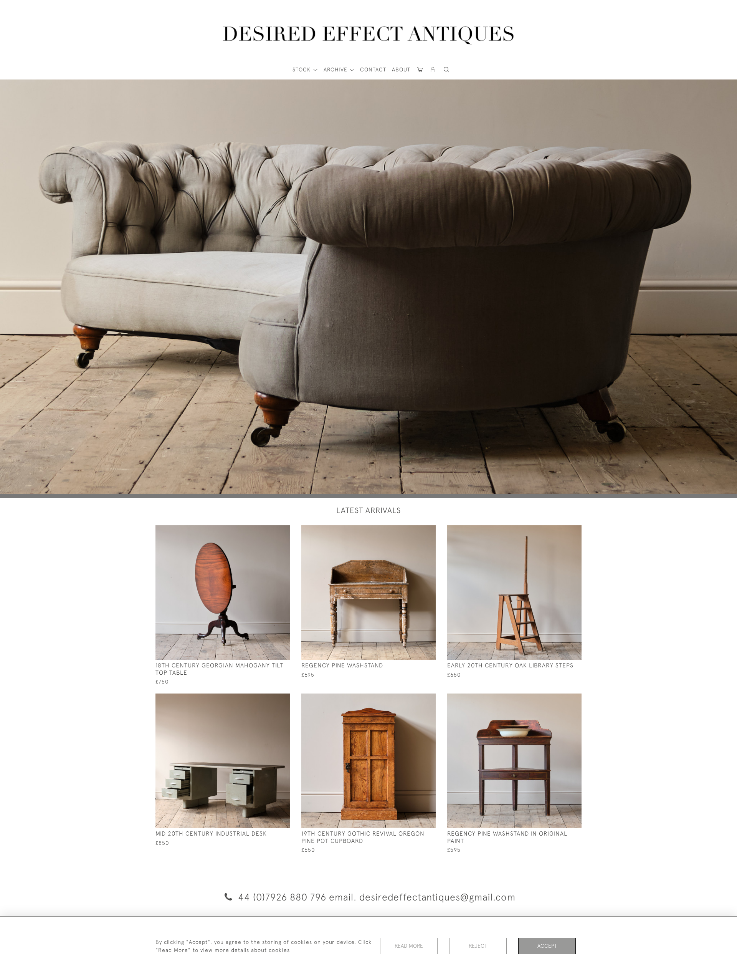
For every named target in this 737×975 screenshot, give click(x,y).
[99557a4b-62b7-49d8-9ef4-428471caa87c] (266, 531)
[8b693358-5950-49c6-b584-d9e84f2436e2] (558, 700)
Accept (547, 946)
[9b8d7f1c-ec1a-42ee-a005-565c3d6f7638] (412, 700)
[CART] (420, 70)
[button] (433, 70)
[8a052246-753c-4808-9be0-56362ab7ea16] (412, 531)
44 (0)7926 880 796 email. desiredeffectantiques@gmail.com (375, 896)
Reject (478, 946)
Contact (373, 69)
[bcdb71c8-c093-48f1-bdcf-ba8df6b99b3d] (558, 531)
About (401, 69)
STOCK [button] (302, 69)
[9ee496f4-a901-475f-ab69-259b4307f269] (266, 700)
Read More (409, 946)
